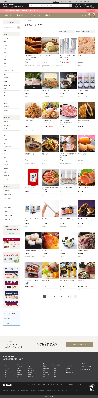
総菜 (5, 63)
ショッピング (56, 1)
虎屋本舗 (80, 130)
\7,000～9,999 (7, 211)
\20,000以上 (7, 219)
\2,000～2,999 (7, 194)
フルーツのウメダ (46, 130)
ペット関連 (6, 179)
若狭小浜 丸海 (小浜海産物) (65, 163)
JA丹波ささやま (45, 96)
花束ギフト (6, 136)
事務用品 (6, 168)
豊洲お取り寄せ (8, 103)
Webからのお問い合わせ (79, 344)
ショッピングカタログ (86, 366)
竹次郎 (43, 163)
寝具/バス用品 (46, 374)
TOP (25, 20)
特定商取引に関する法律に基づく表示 (57, 390)
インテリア (6, 132)
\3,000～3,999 (7, 198)
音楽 (5, 154)
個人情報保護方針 (23, 390)
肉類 (5, 49)
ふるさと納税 (63, 1)
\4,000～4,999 (7, 203)
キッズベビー (7, 161)
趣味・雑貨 (6, 121)
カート (94, 16)
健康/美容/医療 (69, 372)
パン (5, 88)
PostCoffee (26, 226)
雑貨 (44, 376)
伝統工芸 (6, 164)
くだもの (6, 38)
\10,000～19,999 (8, 215)
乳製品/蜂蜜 (7, 85)
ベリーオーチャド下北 (82, 96)
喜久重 (61, 96)
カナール (80, 256)
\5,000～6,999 (7, 207)
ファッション (7, 143)
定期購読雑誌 (7, 146)
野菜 (5, 52)
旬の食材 (6, 96)
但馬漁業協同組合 (63, 226)
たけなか (80, 163)
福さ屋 (43, 195)
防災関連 (6, 172)
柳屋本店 (80, 65)
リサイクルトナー (70, 365)
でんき (80, 1)
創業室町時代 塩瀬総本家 (30, 163)
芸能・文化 (6, 125)
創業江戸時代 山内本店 (29, 130)
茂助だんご (44, 289)
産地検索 (6, 110)
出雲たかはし (80, 289)
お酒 (5, 74)
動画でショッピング (48, 365)
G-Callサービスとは (11, 314)
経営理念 (7, 318)
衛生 (67, 370)
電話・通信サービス (73, 1)
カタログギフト (32, 374)
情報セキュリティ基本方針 (37, 390)
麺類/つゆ (6, 67)
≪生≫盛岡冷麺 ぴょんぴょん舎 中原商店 (50, 66)
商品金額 (78, 31)
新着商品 (47, 15)
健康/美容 (6, 106)
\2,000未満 (6, 190)
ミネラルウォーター (9, 70)
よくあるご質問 (74, 390)
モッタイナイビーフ (64, 130)
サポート (93, 1)
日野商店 (26, 96)
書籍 (5, 150)
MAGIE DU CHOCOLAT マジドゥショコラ (32, 66)
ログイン (89, 16)
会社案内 (7, 323)
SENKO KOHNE (63, 65)
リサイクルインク (70, 367)
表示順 (60, 31)
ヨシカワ (44, 226)
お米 (5, 41)
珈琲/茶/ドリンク (8, 77)
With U (43, 256)
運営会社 (5, 390)
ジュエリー (6, 128)
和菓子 (5, 59)
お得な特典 (86, 1)
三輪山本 (62, 256)
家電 (5, 157)
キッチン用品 (7, 139)
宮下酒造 (62, 289)
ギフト (5, 99)
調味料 (5, 81)
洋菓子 (5, 56)
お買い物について (85, 369)
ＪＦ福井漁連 (80, 195)
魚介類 (5, 45)
